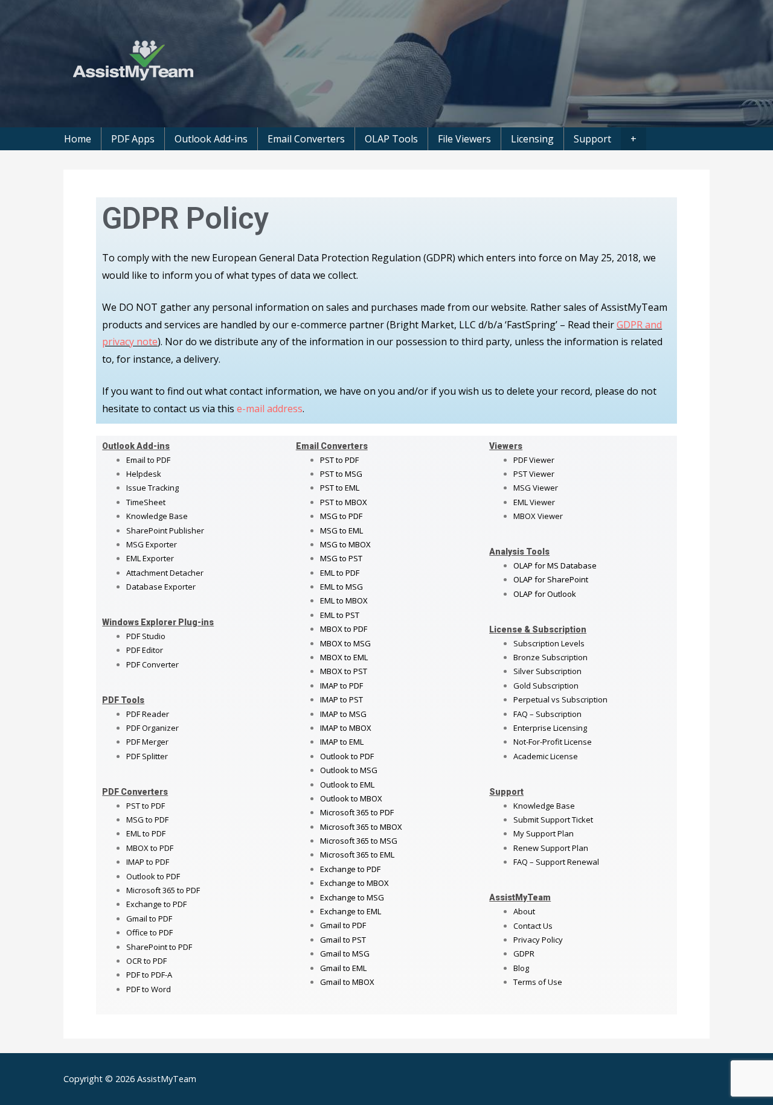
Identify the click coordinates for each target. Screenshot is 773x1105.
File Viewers (464, 138)
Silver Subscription (547, 671)
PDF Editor (144, 650)
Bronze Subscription (550, 657)
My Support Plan (543, 833)
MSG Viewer (535, 487)
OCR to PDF (146, 960)
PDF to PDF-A (149, 974)
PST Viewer (533, 473)
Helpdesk (143, 473)
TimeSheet (145, 502)
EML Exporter (150, 558)
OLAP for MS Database (555, 565)
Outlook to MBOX (351, 798)
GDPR (523, 953)
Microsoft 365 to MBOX (361, 826)
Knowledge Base (157, 516)
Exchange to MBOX (354, 882)
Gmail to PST (343, 939)
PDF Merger (147, 741)
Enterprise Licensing (550, 727)
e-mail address (270, 408)
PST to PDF (145, 805)
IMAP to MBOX (345, 727)
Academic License (545, 756)
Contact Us (533, 925)
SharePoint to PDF (159, 946)
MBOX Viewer (538, 516)
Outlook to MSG (348, 770)
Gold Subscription (546, 685)
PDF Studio (145, 636)
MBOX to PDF (149, 847)
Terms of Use (537, 981)
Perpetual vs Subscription (560, 699)
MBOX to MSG (345, 643)
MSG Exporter (151, 544)
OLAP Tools (391, 138)
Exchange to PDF (156, 904)
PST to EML (339, 487)
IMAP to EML (342, 741)
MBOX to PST (343, 671)
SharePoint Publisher (165, 530)
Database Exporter (161, 586)
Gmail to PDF (343, 925)
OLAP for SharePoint (550, 579)
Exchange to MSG (352, 897)
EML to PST (339, 615)
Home (77, 138)
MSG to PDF (147, 819)
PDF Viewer (533, 459)
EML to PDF (145, 833)
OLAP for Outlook (544, 593)
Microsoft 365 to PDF (357, 812)
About (524, 911)
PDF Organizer (152, 727)
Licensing (532, 138)
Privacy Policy (538, 939)
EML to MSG (341, 586)
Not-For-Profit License (552, 741)
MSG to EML (341, 530)
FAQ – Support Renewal (556, 861)
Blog (521, 968)
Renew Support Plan (550, 847)
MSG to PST (341, 558)
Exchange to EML (350, 911)
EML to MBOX (344, 600)
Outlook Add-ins (211, 138)
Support (592, 138)
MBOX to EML (344, 657)
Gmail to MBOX (347, 981)
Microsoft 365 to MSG (358, 840)
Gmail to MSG (345, 953)
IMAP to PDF (147, 861)
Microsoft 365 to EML (357, 854)
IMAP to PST (341, 699)
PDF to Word (148, 989)
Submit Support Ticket (553, 819)
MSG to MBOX (345, 544)
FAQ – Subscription (547, 714)
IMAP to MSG (343, 714)
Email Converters (306, 138)
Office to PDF (149, 932)
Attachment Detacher (165, 572)
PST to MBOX (343, 502)
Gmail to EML (343, 968)
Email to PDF (148, 459)
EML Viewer (534, 502)
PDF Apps (133, 138)
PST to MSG (341, 473)
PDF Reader (147, 714)
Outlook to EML (347, 784)
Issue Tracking (152, 487)
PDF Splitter (147, 756)
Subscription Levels (549, 643)
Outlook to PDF (153, 876)
